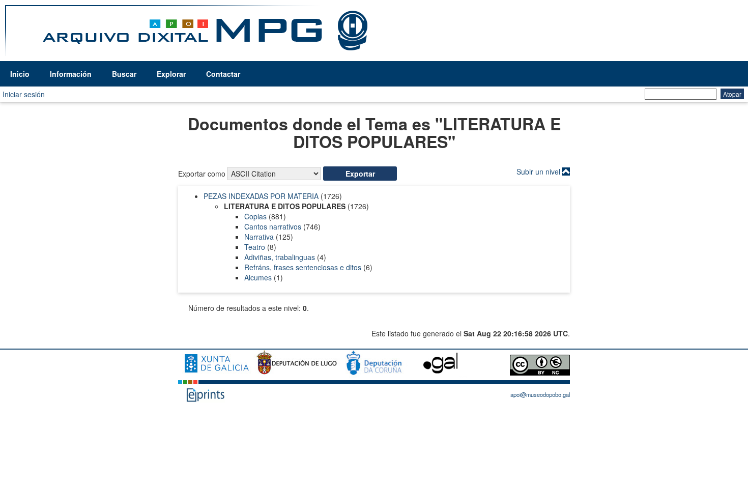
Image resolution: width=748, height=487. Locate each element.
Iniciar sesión (24, 94)
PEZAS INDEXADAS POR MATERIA (261, 196)
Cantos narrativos (272, 226)
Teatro (254, 247)
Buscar (124, 74)
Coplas (255, 216)
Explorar (171, 74)
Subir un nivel (538, 171)
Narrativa (259, 237)
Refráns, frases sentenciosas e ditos (302, 267)
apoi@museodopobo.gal (540, 394)
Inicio (20, 74)
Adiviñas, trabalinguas (279, 257)
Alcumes (258, 277)
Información (71, 74)
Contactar (223, 74)
